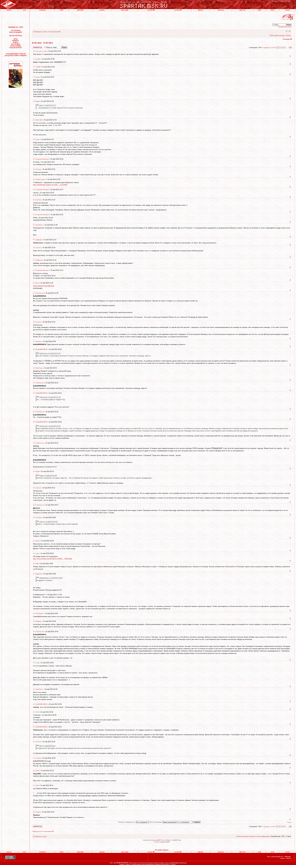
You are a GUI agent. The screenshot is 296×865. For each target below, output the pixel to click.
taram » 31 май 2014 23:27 (47, 105)
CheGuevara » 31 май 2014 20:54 (49, 426)
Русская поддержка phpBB (162, 842)
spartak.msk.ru (175, 863)
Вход (289, 35)
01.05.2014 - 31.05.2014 (42, 43)
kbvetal (38, 742)
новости (9, 10)
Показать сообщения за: (127, 822)
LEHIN (38, 67)
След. (289, 822)
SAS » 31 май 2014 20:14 (47, 746)
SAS (37, 712)
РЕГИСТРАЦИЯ (15, 46)
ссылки (287, 10)
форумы (200, 10)
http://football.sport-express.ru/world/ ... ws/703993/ (50, 185)
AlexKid (38, 517)
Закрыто (34, 46)
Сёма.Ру (288, 858)
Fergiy (38, 812)
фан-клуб (242, 10)
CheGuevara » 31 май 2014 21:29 (49, 397)
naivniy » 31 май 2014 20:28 (48, 521)
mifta (37, 770)
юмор (259, 10)
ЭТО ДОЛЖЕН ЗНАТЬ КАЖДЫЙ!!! (15, 31)
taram (38, 77)
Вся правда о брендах (161, 850)
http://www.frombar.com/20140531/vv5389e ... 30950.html (52, 558)
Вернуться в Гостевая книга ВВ (43, 831)
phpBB (158, 840)
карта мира (124, 10)
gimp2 (38, 59)
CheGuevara (40, 293)
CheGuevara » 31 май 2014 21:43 (49, 353)
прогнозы (221, 10)
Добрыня (39, 240)
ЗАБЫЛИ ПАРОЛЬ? (15, 48)
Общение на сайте (41, 32)
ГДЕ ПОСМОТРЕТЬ (15, 35)
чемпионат (42, 10)
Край (37, 101)
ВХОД (15, 39)
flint (37, 283)
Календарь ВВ (287, 39)
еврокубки (80, 10)
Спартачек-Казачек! (42, 159)
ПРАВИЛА (15, 41)
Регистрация (281, 35)
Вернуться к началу (290, 56)
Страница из (269, 47)
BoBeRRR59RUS (41, 349)
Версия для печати (289, 31)
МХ (37, 563)
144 (290, 47)
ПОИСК (15, 42)
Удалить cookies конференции (259, 836)
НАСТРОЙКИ (15, 44)
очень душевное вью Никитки (43, 286)
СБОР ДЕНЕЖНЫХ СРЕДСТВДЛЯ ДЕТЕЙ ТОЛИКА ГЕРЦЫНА (16, 54)
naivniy (38, 169)
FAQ (272, 35)
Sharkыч (39, 341)
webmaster (287, 856)
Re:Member (39, 613)
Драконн (39, 574)
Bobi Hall (39, 120)
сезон (24, 10)
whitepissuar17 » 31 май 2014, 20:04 (51, 578)
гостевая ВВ (178, 10)
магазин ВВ (151, 10)
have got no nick (41, 51)
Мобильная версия (286, 31)
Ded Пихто (39, 225)
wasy (37, 553)
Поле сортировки (156, 822)
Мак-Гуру (39, 368)
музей (272, 10)
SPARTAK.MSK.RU (122, 863)
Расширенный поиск (284, 27)
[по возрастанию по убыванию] (190, 822)
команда (102, 10)
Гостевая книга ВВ (54, 32)
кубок (61, 10)
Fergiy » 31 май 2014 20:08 (48, 475)
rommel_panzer (41, 179)
